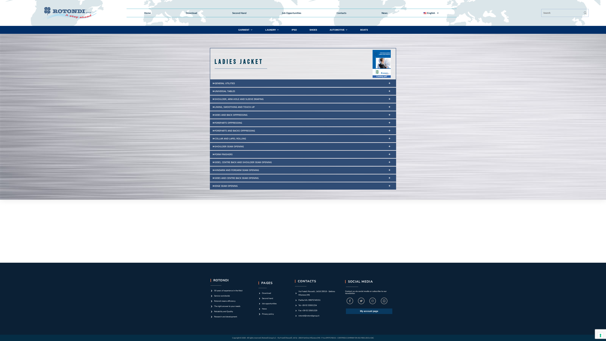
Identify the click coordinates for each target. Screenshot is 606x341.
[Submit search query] (585, 13)
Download (191, 13)
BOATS (364, 30)
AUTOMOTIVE (337, 30)
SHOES (313, 30)
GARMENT (244, 30)
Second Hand (239, 13)
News (385, 13)
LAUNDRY (270, 30)
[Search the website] (565, 12)
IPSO (294, 30)
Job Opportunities (291, 13)
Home (147, 13)
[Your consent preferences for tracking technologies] (600, 335)
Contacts (341, 13)
